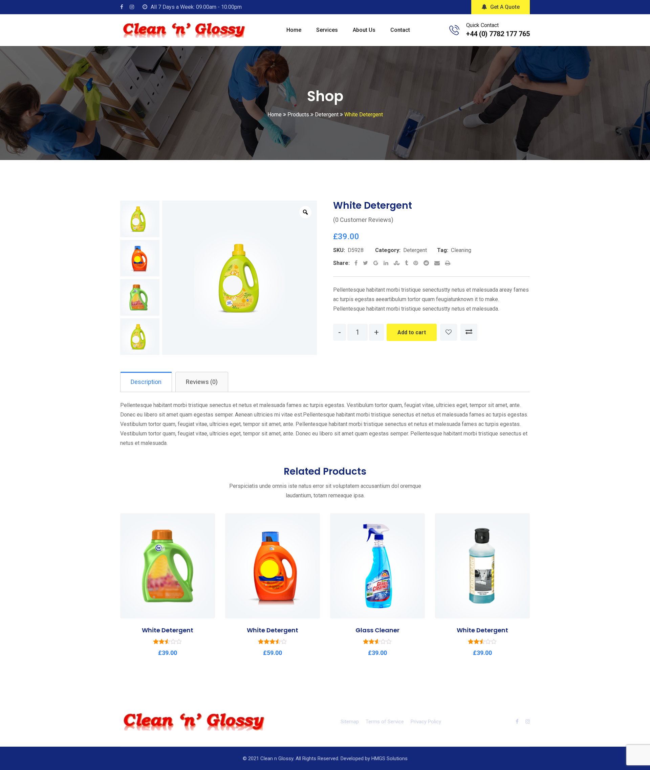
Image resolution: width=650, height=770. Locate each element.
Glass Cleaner (377, 630)
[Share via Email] (437, 263)
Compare (468, 332)
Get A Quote (505, 7)
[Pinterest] (416, 263)
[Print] (447, 263)
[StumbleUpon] (397, 263)
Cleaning (461, 250)
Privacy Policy (426, 722)
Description (146, 381)
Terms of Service (385, 722)
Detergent (415, 250)
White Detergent (167, 630)
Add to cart (411, 332)
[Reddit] (427, 263)
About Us (364, 30)
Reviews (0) (202, 381)
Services (327, 30)
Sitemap (350, 722)
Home (293, 30)
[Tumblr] (407, 263)
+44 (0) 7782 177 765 (498, 34)
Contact (400, 30)
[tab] (146, 382)
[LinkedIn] (387, 263)
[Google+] (376, 263)
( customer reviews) (363, 219)
